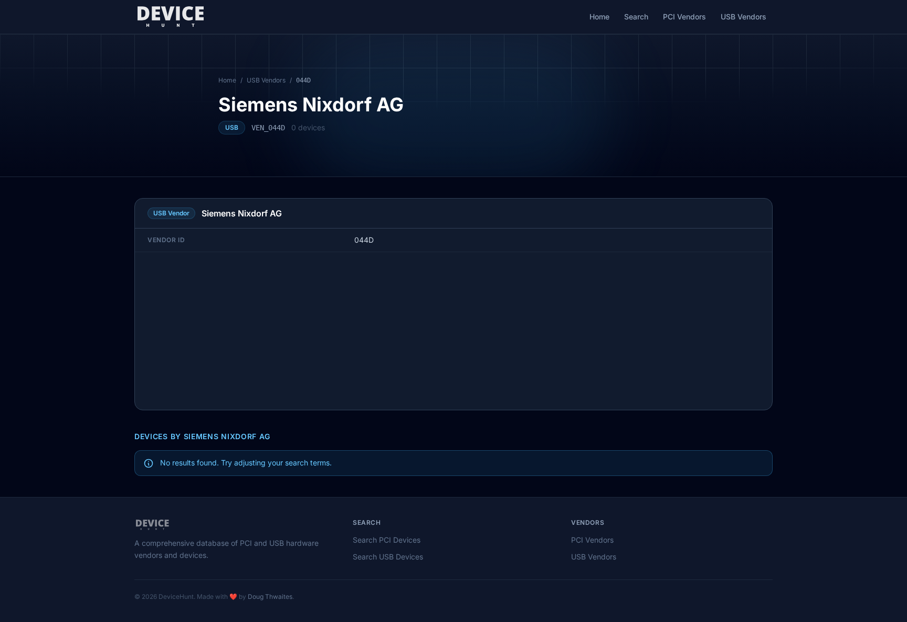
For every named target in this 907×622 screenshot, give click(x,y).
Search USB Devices (388, 556)
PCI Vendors (684, 16)
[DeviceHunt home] (170, 16)
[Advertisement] (453, 331)
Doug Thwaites (270, 596)
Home (599, 16)
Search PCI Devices (386, 539)
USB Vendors (743, 16)
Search (636, 16)
